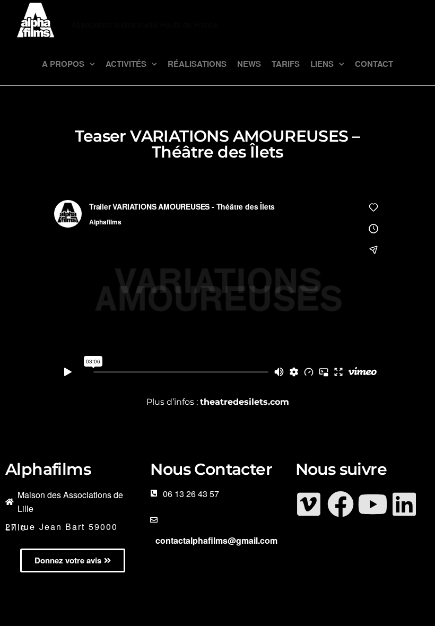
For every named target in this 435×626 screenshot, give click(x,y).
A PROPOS (63, 63)
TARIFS (286, 63)
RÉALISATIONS (197, 63)
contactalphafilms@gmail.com (216, 540)
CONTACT (374, 63)
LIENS (322, 63)
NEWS (249, 63)
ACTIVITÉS (126, 63)
